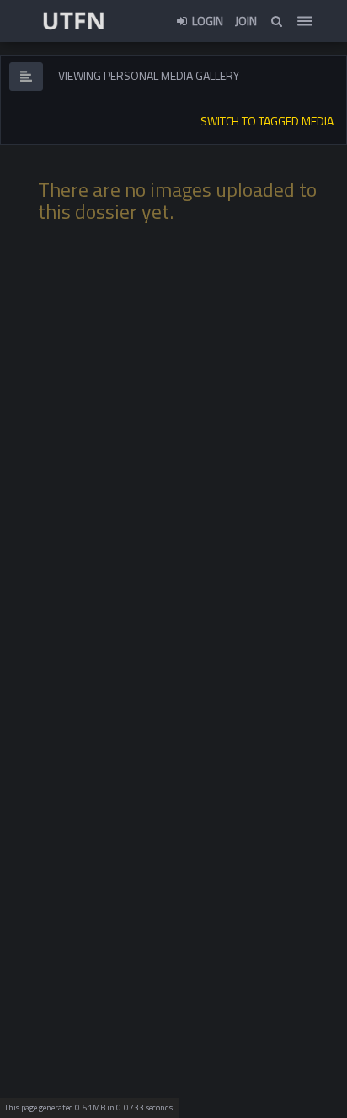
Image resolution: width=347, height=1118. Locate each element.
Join (246, 20)
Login (206, 20)
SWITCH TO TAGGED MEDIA (267, 121)
